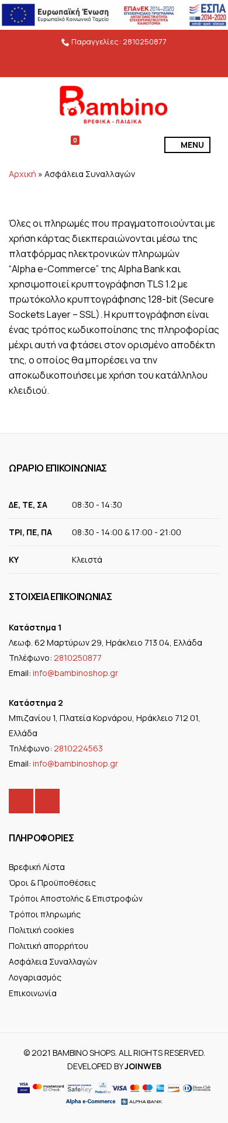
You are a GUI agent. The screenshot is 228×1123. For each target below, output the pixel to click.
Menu (191, 144)
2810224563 (78, 748)
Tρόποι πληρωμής (45, 914)
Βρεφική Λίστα (37, 866)
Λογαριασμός (35, 977)
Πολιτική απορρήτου (48, 945)
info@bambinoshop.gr (75, 672)
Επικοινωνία (33, 993)
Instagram (47, 801)
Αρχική (22, 173)
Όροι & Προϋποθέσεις (52, 882)
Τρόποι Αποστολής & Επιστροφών (76, 898)
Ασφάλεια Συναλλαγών (53, 961)
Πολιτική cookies (41, 929)
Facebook (21, 801)
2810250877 (145, 41)
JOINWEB (143, 1066)
